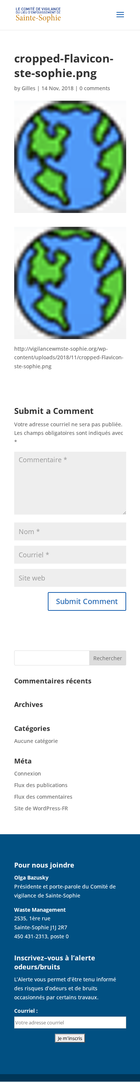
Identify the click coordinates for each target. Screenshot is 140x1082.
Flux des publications (41, 785)
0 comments (95, 88)
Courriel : (26, 1010)
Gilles (28, 88)
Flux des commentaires (43, 796)
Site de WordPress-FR (41, 808)
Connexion (27, 773)
